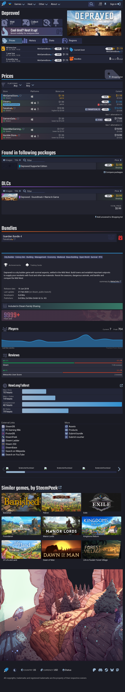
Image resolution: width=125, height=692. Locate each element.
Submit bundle (76, 433)
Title (17, 160)
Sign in (113, 4)
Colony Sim (20, 257)
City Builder (9, 257)
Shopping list (117, 77)
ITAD (100, 120)
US (30, 670)
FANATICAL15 (94, 109)
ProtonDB (10, 433)
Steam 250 (11, 444)
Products (73, 430)
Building (30, 257)
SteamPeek (11, 437)
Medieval (61, 257)
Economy (52, 257)
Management (40, 257)
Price (117, 160)
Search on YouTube (15, 454)
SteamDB (10, 426)
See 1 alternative (112, 114)
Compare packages (114, 172)
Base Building (72, 257)
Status (67, 670)
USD (50, 670)
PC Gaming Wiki (13, 430)
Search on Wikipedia (15, 451)
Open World (84, 257)
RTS (100, 257)
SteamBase (11, 447)
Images (8, 160)
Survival (94, 257)
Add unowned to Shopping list (109, 217)
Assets (72, 426)
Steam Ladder (12, 440)
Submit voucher (76, 437)
